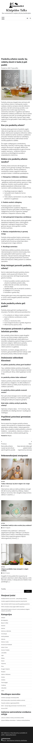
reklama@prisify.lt (10, 735)
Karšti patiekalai (5, 636)
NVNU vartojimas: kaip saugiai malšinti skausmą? (12, 606)
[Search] (30, 18)
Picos (2, 666)
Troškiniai (3, 685)
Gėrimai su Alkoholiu (6, 631)
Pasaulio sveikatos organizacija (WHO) (10, 703)
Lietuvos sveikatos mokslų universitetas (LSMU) (12, 717)
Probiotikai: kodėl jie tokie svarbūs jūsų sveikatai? (16, 525)
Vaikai (2, 690)
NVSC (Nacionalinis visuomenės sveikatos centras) (13, 700)
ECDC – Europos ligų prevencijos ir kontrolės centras (13, 705)
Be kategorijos (4, 620)
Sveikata (3, 680)
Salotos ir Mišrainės (5, 674)
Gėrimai (3, 628)
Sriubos (3, 677)
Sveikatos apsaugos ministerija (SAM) (10, 697)
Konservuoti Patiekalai (6, 644)
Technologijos (4, 682)
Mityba (9, 435)
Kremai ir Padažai (5, 650)
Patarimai (3, 663)
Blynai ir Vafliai (4, 623)
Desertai (3, 625)
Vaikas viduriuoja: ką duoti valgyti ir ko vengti (15, 483)
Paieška (3, 589)
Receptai (3, 671)
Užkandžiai (3, 688)
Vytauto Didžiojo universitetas (8, 720)
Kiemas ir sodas (5, 642)
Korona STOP (4, 708)
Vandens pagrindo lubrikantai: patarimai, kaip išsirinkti (14, 601)
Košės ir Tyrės (4, 647)
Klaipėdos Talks (16, 10)
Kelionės (3, 639)
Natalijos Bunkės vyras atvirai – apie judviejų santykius (14, 598)
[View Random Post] (27, 18)
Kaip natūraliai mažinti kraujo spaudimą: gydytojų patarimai (15, 604)
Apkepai (3, 617)
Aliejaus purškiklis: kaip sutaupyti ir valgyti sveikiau (14, 569)
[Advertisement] (16, 37)
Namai (2, 661)
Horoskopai (4, 633)
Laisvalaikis (3, 652)
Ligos (2, 655)
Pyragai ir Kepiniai (5, 669)
